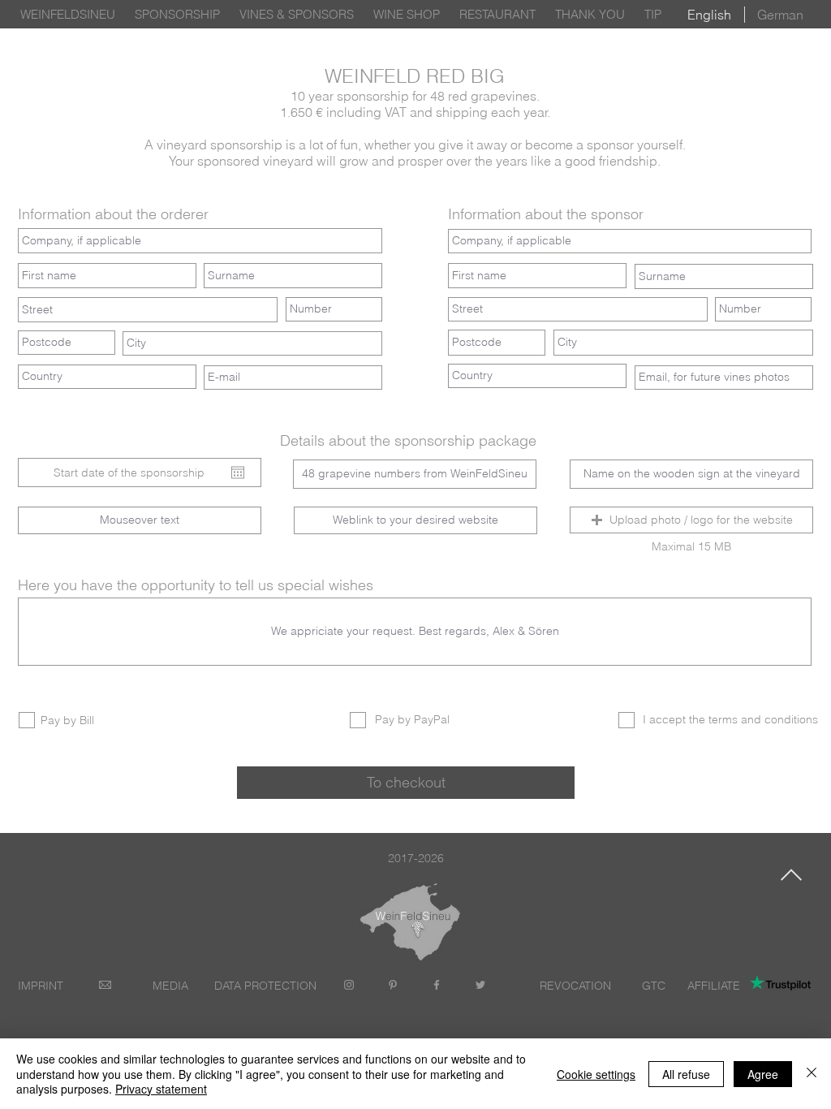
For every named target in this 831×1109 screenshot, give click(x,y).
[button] (691, 520)
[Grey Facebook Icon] (436, 984)
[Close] (811, 1073)
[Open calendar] (237, 472)
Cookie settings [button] (596, 1074)
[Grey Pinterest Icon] (392, 984)
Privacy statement (161, 1089)
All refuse (686, 1074)
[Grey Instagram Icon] (348, 984)
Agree (762, 1074)
